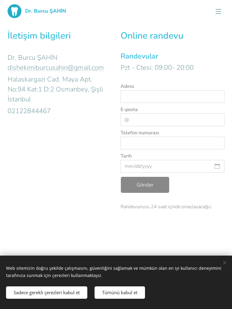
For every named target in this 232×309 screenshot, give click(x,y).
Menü (218, 11)
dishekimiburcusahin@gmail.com (56, 67)
